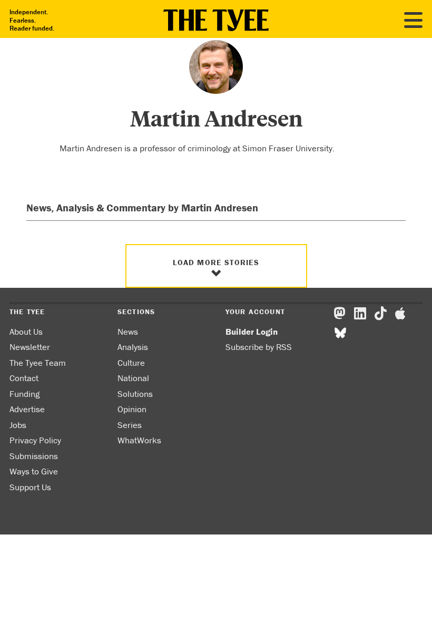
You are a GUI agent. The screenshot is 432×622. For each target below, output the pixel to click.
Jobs (17, 425)
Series (129, 425)
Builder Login (251, 331)
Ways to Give (33, 471)
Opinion (131, 409)
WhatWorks (139, 440)
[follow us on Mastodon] (339, 313)
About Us (26, 331)
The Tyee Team (37, 362)
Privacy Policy (35, 440)
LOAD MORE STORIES (216, 262)
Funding (24, 394)
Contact (23, 378)
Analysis (132, 347)
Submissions (33, 456)
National (133, 378)
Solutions (135, 394)
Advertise (27, 409)
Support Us (30, 487)
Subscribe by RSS (258, 347)
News (127, 331)
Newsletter (29, 347)
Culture (131, 362)
